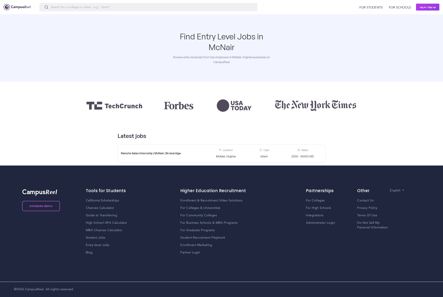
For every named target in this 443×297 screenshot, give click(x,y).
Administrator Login (320, 222)
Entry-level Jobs (98, 245)
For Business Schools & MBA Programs (209, 222)
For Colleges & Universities (200, 208)
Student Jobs (95, 237)
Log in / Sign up (428, 7)
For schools (400, 7)
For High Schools (318, 208)
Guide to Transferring (101, 215)
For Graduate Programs (197, 230)
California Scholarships (102, 200)
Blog (89, 252)
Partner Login (190, 252)
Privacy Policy (367, 208)
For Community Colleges (198, 215)
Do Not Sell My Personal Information (372, 225)
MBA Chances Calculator (104, 230)
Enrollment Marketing (196, 245)
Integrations (315, 215)
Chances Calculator (100, 208)
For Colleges (315, 200)
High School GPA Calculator (106, 222)
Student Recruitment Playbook (202, 237)
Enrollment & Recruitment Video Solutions (211, 200)
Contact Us (365, 200)
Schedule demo (41, 206)
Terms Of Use (367, 215)
